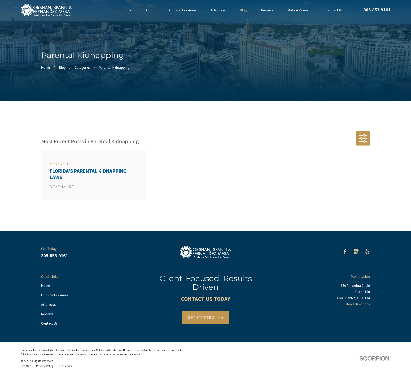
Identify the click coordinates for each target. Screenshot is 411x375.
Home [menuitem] (126, 10)
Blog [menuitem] (243, 10)
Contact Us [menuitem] (334, 10)
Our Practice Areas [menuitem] (182, 10)
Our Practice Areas (54, 295)
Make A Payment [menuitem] (300, 10)
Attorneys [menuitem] (218, 10)
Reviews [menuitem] (267, 10)
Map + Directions (357, 304)
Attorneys (48, 304)
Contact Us (49, 323)
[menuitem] (26, 366)
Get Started (201, 317)
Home (45, 285)
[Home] (46, 10)
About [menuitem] (150, 10)
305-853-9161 (376, 10)
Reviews (47, 314)
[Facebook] (344, 251)
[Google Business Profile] (356, 251)
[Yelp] (367, 251)
